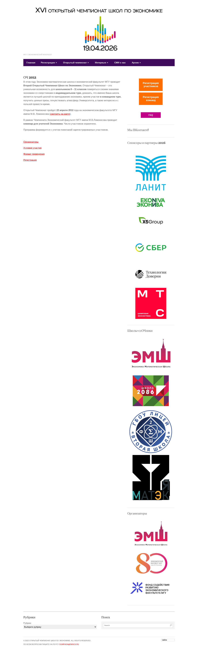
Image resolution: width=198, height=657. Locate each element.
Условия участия (32, 148)
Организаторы (31, 141)
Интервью (101, 62)
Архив (136, 62)
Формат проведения (34, 154)
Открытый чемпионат (76, 62)
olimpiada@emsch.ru (69, 644)
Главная (30, 62)
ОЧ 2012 (29, 77)
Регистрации (49, 62)
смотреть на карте (60, 114)
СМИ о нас (120, 62)
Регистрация (30, 160)
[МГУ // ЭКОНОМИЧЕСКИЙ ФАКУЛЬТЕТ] (99, 50)
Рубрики (27, 623)
